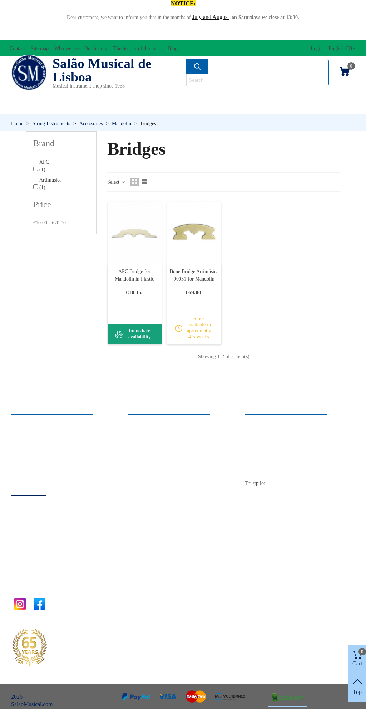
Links (24, 431)
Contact (261, 421)
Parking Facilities (37, 460)
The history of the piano (279, 460)
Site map (262, 431)
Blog (257, 470)
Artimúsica (50, 183)
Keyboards (308, 107)
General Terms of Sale (43, 450)
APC (44, 165)
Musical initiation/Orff (51, 107)
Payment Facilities (38, 470)
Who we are (266, 441)
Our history (265, 450)
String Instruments (259, 95)
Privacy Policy (34, 441)
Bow (205, 95)
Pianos (198, 107)
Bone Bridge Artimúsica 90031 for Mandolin (194, 275)
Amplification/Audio (151, 95)
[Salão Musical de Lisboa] (29, 72)
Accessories (30, 95)
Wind (249, 107)
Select (114, 182)
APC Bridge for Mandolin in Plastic (134, 275)
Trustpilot (255, 483)
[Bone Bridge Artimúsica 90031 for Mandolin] (194, 233)
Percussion (138, 107)
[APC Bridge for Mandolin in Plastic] (135, 233)
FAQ (24, 421)
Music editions (329, 95)
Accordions (84, 95)
